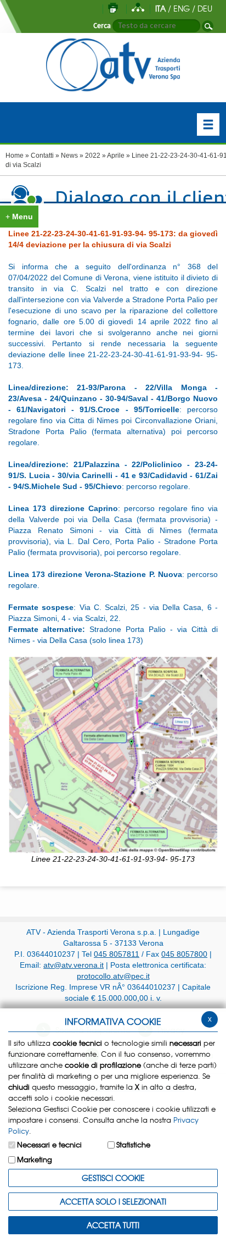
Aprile (116, 155)
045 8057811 (116, 954)
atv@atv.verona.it (73, 965)
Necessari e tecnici (49, 1144)
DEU (204, 8)
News (69, 155)
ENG (181, 8)
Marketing (34, 1159)
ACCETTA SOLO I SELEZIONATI (113, 1201)
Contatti (42, 155)
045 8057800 (184, 954)
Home (14, 155)
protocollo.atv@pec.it (113, 976)
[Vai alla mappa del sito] (138, 8)
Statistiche (133, 1144)
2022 (92, 155)
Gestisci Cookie (113, 1177)
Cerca (102, 26)
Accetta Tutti (113, 1224)
